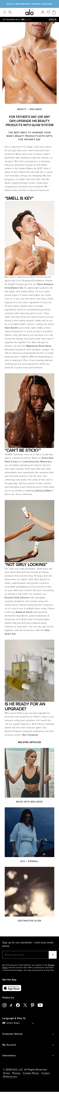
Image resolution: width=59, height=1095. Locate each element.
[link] (26, 19)
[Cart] (54, 12)
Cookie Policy (31, 1073)
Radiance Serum (24, 612)
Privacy (16, 1073)
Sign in (52, 19)
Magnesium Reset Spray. (38, 346)
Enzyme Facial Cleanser (17, 597)
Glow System (12, 327)
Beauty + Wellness (29, 109)
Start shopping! (29, 735)
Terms (6, 1073)
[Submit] (53, 955)
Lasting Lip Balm (42, 490)
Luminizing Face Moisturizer (37, 461)
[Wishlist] (48, 12)
